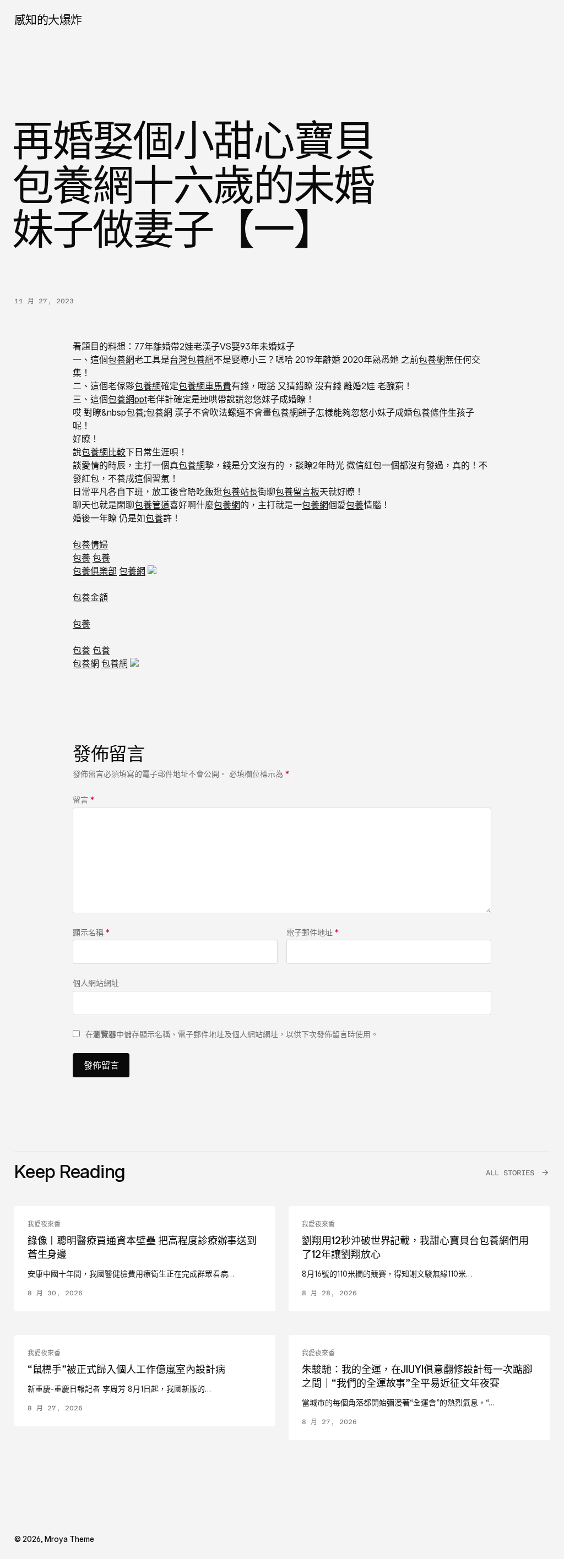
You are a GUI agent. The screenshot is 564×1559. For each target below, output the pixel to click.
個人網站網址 (96, 983)
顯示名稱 (91, 932)
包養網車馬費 (204, 385)
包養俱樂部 (95, 570)
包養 (135, 412)
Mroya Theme (69, 1539)
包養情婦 (90, 544)
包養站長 (240, 491)
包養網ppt (127, 399)
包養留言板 (297, 491)
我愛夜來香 (44, 1224)
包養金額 (90, 597)
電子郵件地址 (312, 932)
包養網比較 (104, 451)
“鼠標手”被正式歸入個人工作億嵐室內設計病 (126, 1369)
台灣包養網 (192, 359)
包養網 (121, 359)
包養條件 (430, 412)
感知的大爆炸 (48, 19)
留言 (83, 799)
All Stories (510, 1173)
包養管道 (152, 504)
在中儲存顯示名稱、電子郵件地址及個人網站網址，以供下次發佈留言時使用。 (231, 1034)
